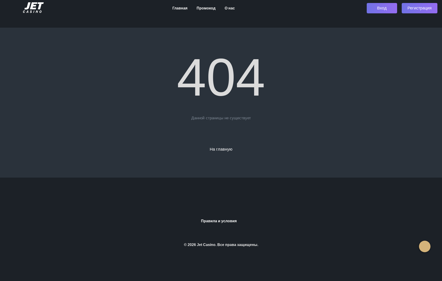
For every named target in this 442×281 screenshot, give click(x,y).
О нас (230, 8)
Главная (179, 8)
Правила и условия (219, 221)
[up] (424, 246)
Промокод (206, 8)
